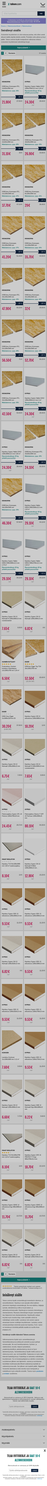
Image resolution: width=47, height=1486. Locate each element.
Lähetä (35, 1470)
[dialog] (23, 743)
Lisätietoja (39, 1478)
